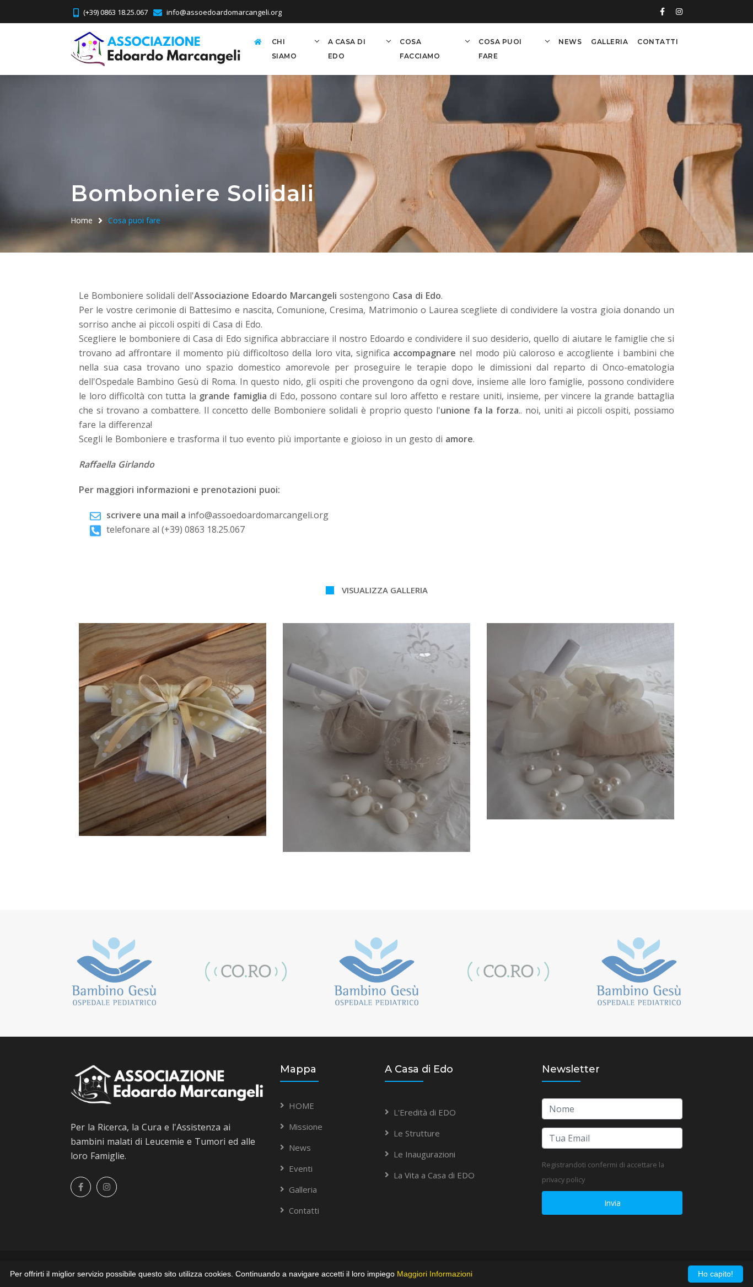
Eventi (301, 1168)
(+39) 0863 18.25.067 (115, 12)
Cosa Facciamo (420, 48)
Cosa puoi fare (500, 48)
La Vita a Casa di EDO (434, 1175)
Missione (305, 1126)
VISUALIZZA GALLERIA (385, 590)
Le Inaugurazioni (424, 1154)
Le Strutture (417, 1133)
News (570, 41)
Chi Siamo (284, 48)
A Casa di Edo (347, 48)
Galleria (609, 41)
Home (82, 220)
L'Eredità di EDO (425, 1112)
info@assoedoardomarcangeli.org (224, 12)
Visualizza (173, 722)
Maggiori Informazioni (434, 1273)
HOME (301, 1105)
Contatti (657, 41)
